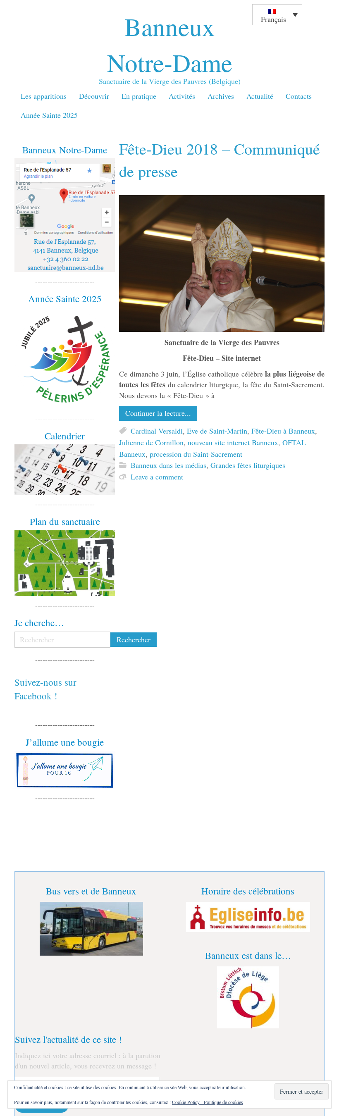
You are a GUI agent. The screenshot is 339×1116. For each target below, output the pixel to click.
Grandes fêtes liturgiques (247, 465)
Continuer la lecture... (158, 413)
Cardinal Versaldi (157, 431)
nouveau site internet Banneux (233, 442)
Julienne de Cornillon (151, 442)
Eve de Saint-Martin (217, 431)
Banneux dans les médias (168, 465)
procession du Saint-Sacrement (196, 454)
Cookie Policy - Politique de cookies (207, 1102)
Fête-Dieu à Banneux (283, 431)
